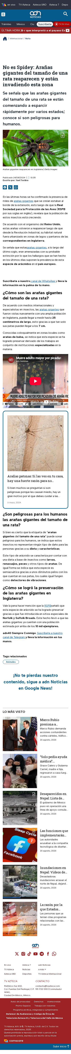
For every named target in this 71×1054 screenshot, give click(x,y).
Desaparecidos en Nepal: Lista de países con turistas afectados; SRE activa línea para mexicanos (54, 796)
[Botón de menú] (3, 14)
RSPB (47, 605)
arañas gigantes (23, 201)
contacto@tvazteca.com (48, 986)
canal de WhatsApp (43, 281)
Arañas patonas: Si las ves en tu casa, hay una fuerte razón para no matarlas (35, 480)
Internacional (16, 38)
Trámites (6, 24)
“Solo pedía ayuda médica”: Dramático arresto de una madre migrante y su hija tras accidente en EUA (54, 759)
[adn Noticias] (35, 14)
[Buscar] (66, 14)
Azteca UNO (40, 4)
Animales (11, 662)
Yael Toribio (22, 180)
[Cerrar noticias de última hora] (67, 30)
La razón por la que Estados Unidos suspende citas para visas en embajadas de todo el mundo (54, 907)
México (21, 24)
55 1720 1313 (42, 989)
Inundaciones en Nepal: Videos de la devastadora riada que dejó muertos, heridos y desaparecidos (53, 870)
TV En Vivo (64, 24)
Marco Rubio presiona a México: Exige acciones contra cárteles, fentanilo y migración (54, 722)
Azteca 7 (54, 4)
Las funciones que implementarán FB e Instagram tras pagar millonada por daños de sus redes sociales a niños (54, 833)
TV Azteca (24, 4)
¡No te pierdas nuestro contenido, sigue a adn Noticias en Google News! (36, 682)
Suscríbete (45, 24)
